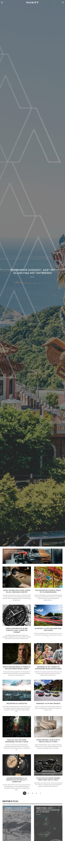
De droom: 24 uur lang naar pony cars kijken (48, 629)
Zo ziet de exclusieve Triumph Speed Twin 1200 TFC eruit (48, 779)
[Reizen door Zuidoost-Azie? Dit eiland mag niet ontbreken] (32, 273)
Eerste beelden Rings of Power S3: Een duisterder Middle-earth (17, 668)
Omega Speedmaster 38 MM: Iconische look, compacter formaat (17, 630)
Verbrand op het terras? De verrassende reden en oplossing (48, 668)
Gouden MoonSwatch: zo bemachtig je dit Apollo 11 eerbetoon (16, 780)
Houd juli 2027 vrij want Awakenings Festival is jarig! (16, 741)
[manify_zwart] (32, 2)
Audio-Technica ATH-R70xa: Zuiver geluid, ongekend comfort (16, 591)
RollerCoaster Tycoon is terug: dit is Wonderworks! (48, 591)
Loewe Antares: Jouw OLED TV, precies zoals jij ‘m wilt (48, 741)
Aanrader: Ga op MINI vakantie (48, 703)
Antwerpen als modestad (16, 703)
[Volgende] (40, 793)
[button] (2, 2)
